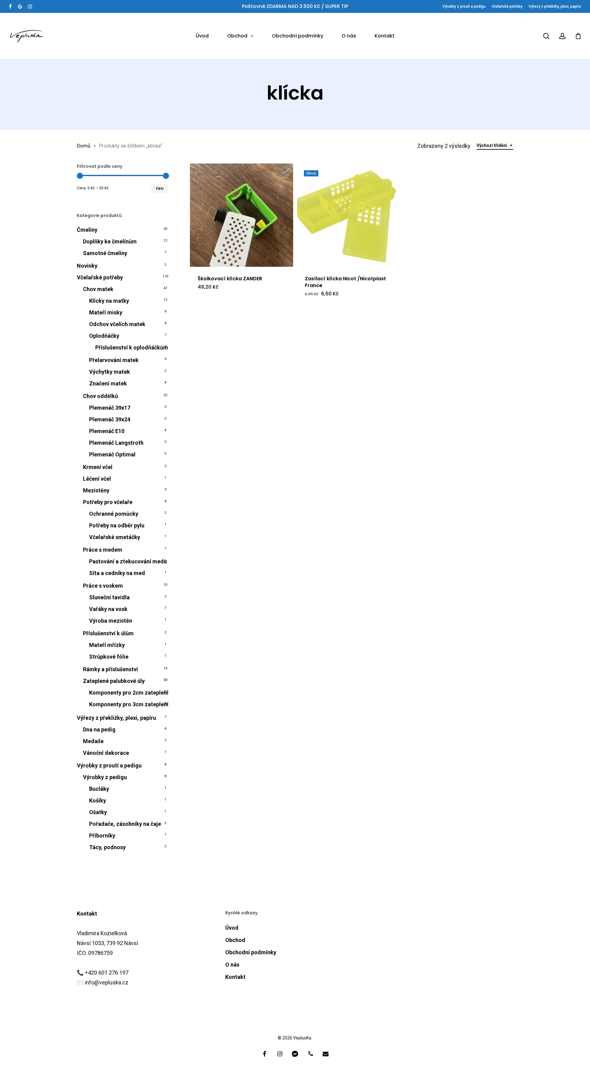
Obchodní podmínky (250, 952)
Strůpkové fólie (108, 656)
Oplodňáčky (104, 336)
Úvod (231, 927)
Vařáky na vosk (108, 609)
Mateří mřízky (107, 645)
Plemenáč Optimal (112, 454)
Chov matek (98, 289)
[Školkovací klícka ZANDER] (241, 215)
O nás (232, 964)
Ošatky (98, 812)
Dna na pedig (99, 729)
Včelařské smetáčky (114, 537)
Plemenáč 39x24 (109, 419)
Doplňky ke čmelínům (110, 241)
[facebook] (10, 6)
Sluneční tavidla (109, 597)
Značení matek (108, 383)
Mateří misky (105, 312)
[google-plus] (20, 6)
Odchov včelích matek (117, 324)
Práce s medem (102, 549)
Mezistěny (96, 490)
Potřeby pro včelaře (107, 502)
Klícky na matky (109, 301)
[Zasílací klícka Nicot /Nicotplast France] (348, 215)
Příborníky (102, 835)
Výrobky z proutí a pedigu (109, 765)
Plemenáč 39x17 (109, 407)
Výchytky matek (109, 371)
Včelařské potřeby (100, 277)
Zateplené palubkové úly (114, 681)
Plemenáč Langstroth (116, 442)
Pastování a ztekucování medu (128, 561)
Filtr (160, 188)
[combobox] (495, 145)
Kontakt (235, 977)
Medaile (93, 741)
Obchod (235, 940)
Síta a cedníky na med (117, 573)
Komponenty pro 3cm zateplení (128, 704)
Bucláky (99, 789)
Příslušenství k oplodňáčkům (131, 347)
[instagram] (30, 6)
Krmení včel (97, 467)
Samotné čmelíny (105, 253)
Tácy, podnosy (107, 847)
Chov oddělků (100, 396)
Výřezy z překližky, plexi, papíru (116, 718)
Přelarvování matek (114, 360)
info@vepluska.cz (106, 982)
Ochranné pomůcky (113, 513)
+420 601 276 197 (106, 972)
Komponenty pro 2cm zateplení (128, 692)
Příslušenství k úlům (108, 633)
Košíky (97, 800)
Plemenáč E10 (106, 431)
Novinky (87, 265)
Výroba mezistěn (110, 620)
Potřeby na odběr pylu (116, 525)
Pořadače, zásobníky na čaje (125, 824)
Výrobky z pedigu (105, 777)
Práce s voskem (103, 585)
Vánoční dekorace (106, 753)
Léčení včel (97, 478)
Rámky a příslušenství (110, 669)
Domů (83, 146)
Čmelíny (87, 230)
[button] (220, 298)
